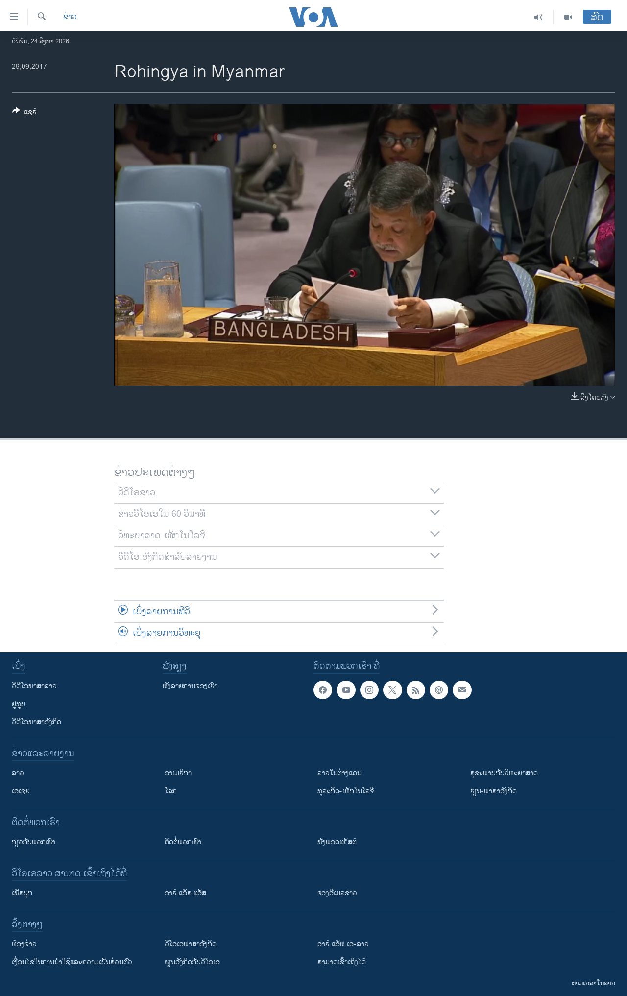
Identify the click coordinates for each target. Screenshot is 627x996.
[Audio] (539, 17)
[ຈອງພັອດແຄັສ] (462, 690)
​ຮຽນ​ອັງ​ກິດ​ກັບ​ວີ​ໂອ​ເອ (192, 962)
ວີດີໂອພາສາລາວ (34, 686)
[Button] (24, 113)
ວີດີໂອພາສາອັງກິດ (36, 722)
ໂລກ (171, 791)
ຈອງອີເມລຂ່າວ (337, 893)
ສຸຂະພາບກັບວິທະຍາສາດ (504, 773)
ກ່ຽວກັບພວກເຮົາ (33, 842)
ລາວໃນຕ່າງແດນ (339, 773)
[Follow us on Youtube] (346, 690)
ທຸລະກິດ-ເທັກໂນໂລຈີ (345, 791)
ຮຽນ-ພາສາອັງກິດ (493, 791)
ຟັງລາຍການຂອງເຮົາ (190, 686)
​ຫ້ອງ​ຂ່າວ (24, 944)
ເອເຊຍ (21, 791)
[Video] (568, 17)
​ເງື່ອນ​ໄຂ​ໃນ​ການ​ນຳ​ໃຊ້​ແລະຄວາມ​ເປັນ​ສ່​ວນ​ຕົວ (72, 962)
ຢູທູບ (18, 704)
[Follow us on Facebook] (323, 690)
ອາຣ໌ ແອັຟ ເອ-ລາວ (343, 944)
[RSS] (416, 690)
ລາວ (18, 773)
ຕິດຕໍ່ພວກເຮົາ (183, 842)
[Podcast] (439, 690)
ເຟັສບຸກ (22, 893)
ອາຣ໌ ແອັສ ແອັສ (185, 893)
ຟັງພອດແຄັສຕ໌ (337, 842)
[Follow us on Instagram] (369, 690)
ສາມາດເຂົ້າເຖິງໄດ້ (341, 962)
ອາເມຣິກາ (178, 773)
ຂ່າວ (70, 17)
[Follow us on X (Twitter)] (392, 690)
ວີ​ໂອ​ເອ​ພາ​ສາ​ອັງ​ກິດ (191, 944)
